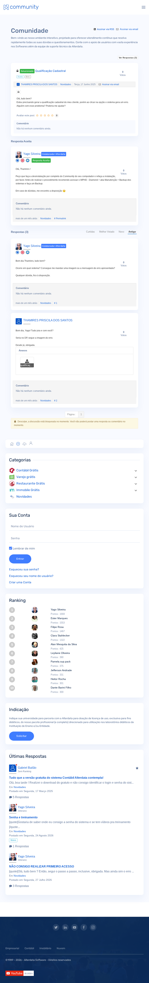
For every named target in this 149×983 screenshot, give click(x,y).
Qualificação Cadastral (43, 71)
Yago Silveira (32, 153)
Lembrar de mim (23, 548)
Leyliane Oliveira (60, 653)
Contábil (29, 948)
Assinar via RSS (105, 29)
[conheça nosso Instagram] (93, 927)
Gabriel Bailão (27, 767)
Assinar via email (128, 29)
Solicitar (21, 736)
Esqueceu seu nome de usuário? (31, 576)
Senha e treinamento (23, 817)
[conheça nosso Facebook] (83, 927)
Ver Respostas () (128, 58)
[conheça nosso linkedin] (65, 927)
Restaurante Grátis (30, 483)
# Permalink (60, 218)
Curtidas (90, 231)
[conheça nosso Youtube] (74, 927)
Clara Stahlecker (60, 635)
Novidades (65, 84)
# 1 (55, 303)
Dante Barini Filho (61, 687)
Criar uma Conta (20, 582)
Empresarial (12, 948)
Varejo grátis (25, 477)
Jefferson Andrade (61, 670)
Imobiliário (45, 948)
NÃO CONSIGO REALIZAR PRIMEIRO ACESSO (41, 866)
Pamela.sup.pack (61, 661)
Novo (121, 231)
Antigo (132, 231)
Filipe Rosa (57, 626)
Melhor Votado (106, 231)
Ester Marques (59, 618)
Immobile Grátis (28, 490)
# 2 (55, 400)
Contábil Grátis (27, 470)
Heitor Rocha (58, 679)
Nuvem (61, 948)
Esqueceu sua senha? (24, 569)
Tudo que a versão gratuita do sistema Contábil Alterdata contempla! (56, 777)
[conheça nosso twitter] (56, 927)
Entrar (20, 558)
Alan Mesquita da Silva (64, 644)
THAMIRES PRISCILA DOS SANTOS (39, 84)
